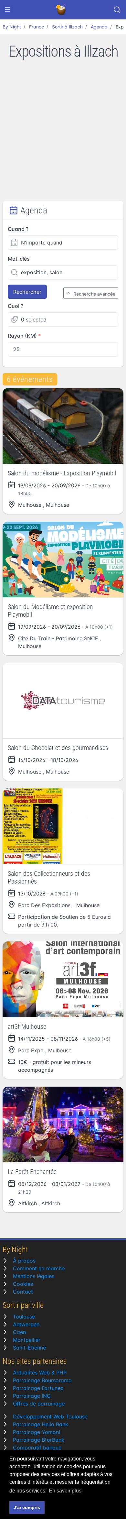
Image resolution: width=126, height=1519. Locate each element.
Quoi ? (15, 306)
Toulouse (24, 1316)
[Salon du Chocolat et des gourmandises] (63, 701)
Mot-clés (19, 258)
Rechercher (27, 291)
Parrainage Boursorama (42, 1380)
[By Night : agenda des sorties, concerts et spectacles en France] (61, 9)
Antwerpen (26, 1324)
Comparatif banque (37, 1447)
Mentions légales (33, 1276)
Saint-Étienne (29, 1347)
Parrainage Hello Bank (40, 1424)
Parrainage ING (32, 1396)
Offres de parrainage (39, 1403)
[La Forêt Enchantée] (63, 1124)
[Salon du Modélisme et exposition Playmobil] (63, 559)
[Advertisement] (63, 135)
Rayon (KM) (22, 335)
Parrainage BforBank (38, 1440)
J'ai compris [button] (27, 1507)
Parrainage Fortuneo (38, 1388)
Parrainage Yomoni (36, 1432)
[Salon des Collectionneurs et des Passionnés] (63, 826)
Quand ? (18, 229)
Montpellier (26, 1340)
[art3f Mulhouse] (63, 979)
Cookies (23, 1284)
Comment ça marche (39, 1268)
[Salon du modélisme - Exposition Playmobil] (63, 426)
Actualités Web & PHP (40, 1372)
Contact (23, 1291)
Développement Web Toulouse (50, 1416)
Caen (19, 1332)
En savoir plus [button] (65, 1490)
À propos (24, 1260)
